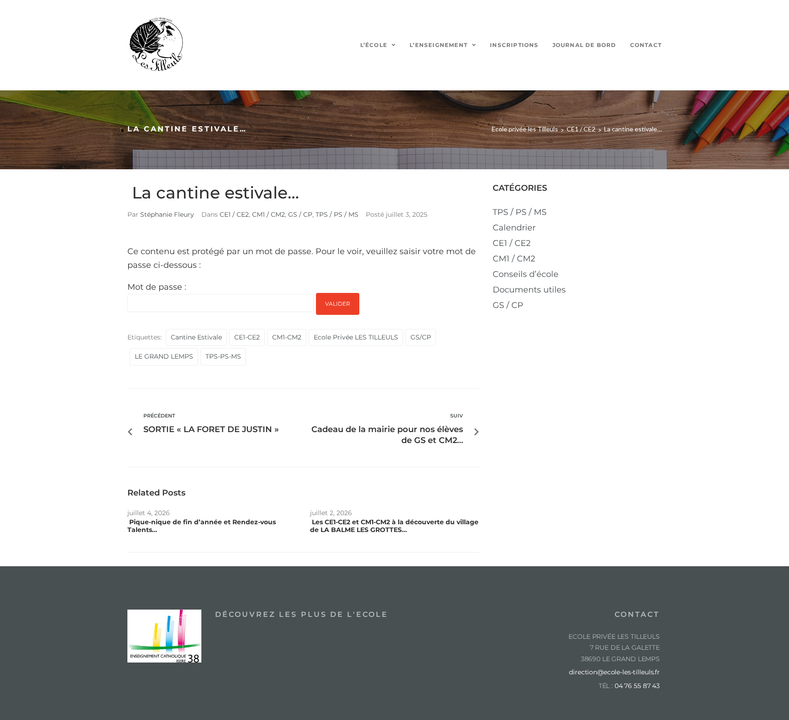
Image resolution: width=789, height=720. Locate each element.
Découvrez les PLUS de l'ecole (301, 614)
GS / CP (300, 214)
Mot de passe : (156, 287)
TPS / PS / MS (337, 214)
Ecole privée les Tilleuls (525, 129)
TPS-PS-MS (223, 356)
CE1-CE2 (247, 337)
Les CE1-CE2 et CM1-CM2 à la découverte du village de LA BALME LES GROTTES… (394, 526)
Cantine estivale (196, 337)
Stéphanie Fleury (167, 214)
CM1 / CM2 (268, 214)
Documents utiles (529, 290)
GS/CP (420, 337)
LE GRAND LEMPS (164, 356)
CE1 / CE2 (581, 129)
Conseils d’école (525, 274)
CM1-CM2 (286, 337)
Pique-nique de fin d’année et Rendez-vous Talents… (201, 526)
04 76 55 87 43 (637, 686)
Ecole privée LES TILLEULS (356, 337)
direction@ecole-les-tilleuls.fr (614, 672)
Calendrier (514, 228)
